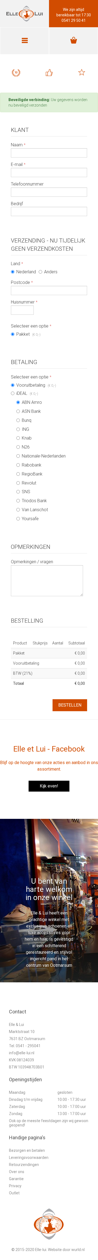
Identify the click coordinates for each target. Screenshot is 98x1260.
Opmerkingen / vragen (32, 561)
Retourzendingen (24, 1164)
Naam (18, 144)
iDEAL (41, 456)
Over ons (16, 1172)
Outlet (14, 1193)
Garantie (16, 1179)
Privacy (15, 1186)
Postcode (22, 282)
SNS (26, 491)
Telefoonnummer (27, 184)
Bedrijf (17, 203)
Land (17, 263)
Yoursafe (30, 518)
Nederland (26, 271)
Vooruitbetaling (36, 385)
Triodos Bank (34, 500)
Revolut (29, 483)
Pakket (28, 334)
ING (25, 429)
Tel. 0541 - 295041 (25, 1046)
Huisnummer (24, 302)
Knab (27, 438)
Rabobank (31, 465)
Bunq (26, 420)
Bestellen (69, 705)
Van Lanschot (35, 509)
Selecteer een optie (31, 326)
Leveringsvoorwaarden (28, 1157)
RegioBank (32, 474)
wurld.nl (78, 1249)
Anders (50, 271)
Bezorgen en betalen (27, 1150)
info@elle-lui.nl (21, 1053)
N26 (26, 447)
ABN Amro (32, 402)
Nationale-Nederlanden (44, 456)
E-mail (18, 164)
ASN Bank (31, 411)
